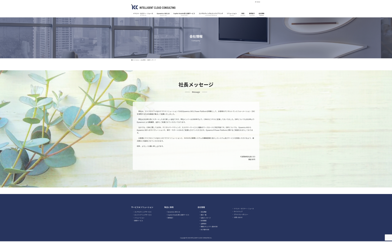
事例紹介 (170, 218)
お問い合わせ (238, 217)
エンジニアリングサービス (142, 215)
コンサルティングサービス (142, 212)
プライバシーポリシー (241, 214)
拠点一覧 (203, 215)
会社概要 (203, 212)
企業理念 (203, 223)
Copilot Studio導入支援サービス (178, 215)
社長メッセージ (206, 218)
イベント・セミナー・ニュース (244, 208)
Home (258, 2)
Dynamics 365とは (174, 212)
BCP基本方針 (205, 229)
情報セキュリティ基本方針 (209, 226)
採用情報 (203, 220)
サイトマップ (238, 211)
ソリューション (139, 218)
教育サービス (138, 220)
